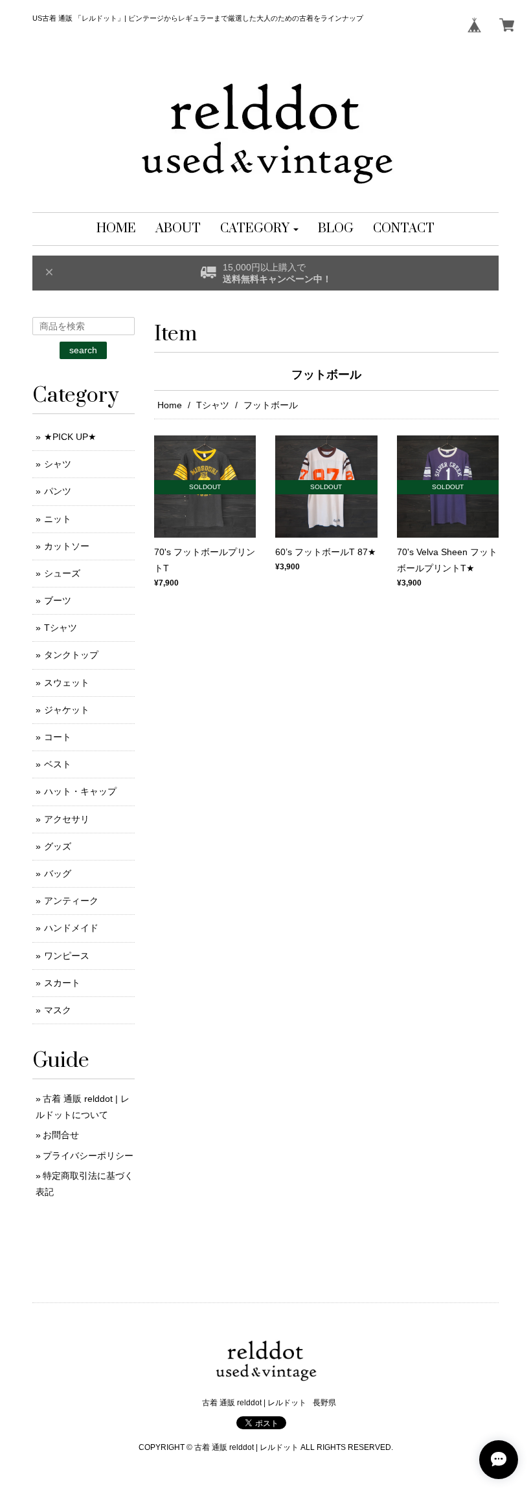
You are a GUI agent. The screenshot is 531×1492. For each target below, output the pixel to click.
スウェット (66, 682)
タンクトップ (71, 655)
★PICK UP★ (70, 437)
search (83, 350)
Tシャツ (212, 405)
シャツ (57, 464)
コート (57, 737)
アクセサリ (66, 819)
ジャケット (66, 710)
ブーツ (57, 600)
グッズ (57, 846)
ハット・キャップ (80, 791)
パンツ (57, 491)
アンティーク (71, 900)
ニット (57, 519)
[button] (259, 229)
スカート (62, 983)
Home (169, 405)
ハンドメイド (71, 928)
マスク (57, 1010)
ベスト (57, 764)
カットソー (66, 546)
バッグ (57, 873)
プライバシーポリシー (88, 1155)
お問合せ (61, 1135)
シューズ (62, 573)
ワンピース (66, 955)
